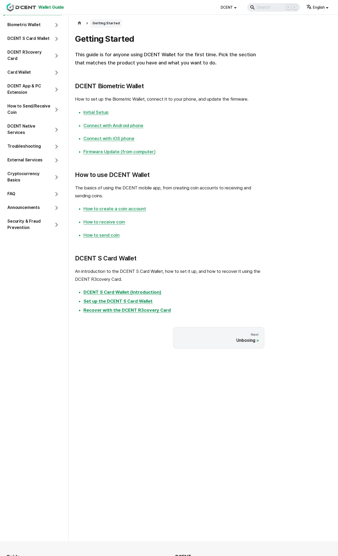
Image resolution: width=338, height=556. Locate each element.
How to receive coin (104, 222)
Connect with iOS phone (108, 138)
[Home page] (79, 23)
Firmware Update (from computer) (119, 151)
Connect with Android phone (113, 125)
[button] (33, 25)
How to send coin (101, 235)
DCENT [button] (227, 7)
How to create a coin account (114, 208)
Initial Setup (96, 112)
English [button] (319, 7)
